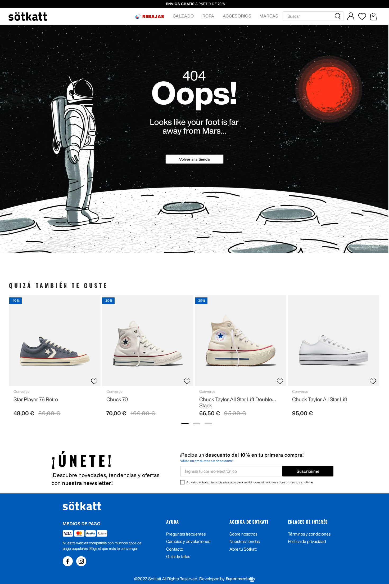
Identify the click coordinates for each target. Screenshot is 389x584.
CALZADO (183, 16)
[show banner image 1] (185, 423)
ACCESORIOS (237, 16)
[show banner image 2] (196, 423)
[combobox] (313, 16)
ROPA (208, 16)
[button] (150, 16)
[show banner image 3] (208, 423)
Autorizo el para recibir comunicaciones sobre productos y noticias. (250, 482)
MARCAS (269, 16)
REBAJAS (153, 16)
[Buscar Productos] (338, 16)
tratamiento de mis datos (219, 482)
